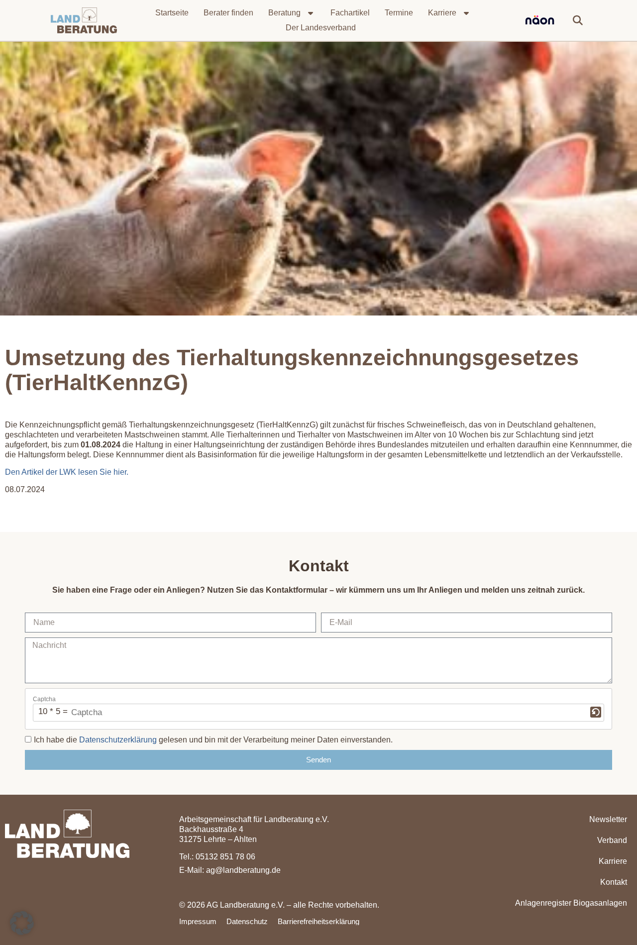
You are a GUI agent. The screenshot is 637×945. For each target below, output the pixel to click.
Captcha (44, 699)
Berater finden (228, 12)
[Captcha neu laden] (595, 712)
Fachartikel (350, 12)
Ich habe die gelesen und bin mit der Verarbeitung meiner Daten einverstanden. (213, 739)
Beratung (284, 12)
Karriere (442, 12)
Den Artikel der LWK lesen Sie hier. (66, 472)
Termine (399, 12)
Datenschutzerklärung (118, 739)
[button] (578, 20)
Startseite (172, 12)
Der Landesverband (321, 27)
